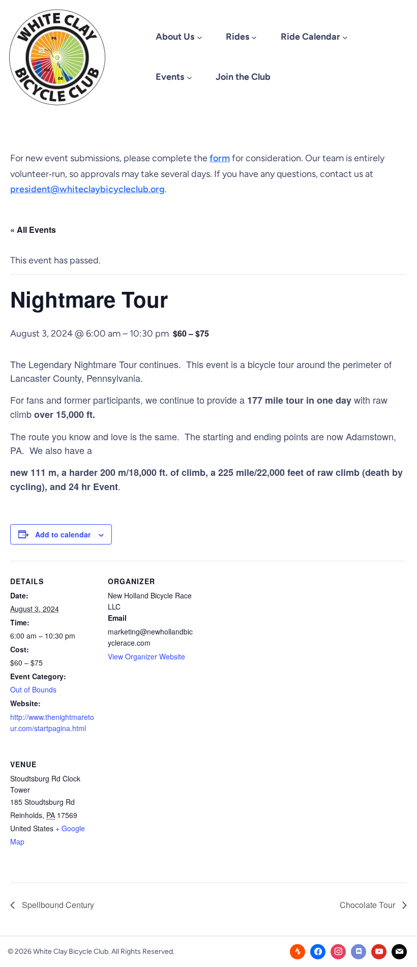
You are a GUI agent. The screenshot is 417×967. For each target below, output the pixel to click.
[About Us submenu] (199, 37)
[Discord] (358, 952)
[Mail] (399, 952)
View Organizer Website (146, 656)
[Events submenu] (189, 77)
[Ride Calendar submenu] (345, 37)
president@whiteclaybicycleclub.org (87, 189)
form (220, 158)
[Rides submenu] (254, 37)
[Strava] (297, 952)
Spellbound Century (57, 905)
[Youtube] (379, 952)
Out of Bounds (33, 689)
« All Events (33, 229)
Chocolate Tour (368, 905)
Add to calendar (63, 534)
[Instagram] (338, 952)
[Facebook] (318, 952)
